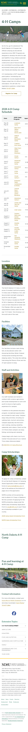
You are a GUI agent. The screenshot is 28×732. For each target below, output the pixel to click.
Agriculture (6, 629)
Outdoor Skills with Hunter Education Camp (17, 217)
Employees (16, 702)
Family (4, 645)
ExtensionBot (4, 704)
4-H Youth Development (16, 12)
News (7, 699)
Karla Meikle (20, 603)
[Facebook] (14, 613)
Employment (4, 702)
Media (10, 702)
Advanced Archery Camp (17, 162)
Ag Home (5, 10)
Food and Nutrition (9, 637)
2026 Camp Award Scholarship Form (13, 516)
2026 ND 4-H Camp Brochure (12, 445)
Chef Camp (17, 210)
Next (25, 578)
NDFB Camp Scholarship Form (11, 520)
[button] (21, 3)
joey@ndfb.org (12, 507)
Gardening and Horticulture (12, 641)
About (2, 699)
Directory (16, 699)
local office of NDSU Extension (11, 600)
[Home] (10, 3)
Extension (13, 10)
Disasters (5, 633)
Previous (2, 578)
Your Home (5, 654)
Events (11, 699)
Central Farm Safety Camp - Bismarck (17, 192)
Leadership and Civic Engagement (9, 649)
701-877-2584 (10, 88)
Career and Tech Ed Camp (17, 204)
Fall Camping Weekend (17, 237)
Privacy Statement (6, 724)
